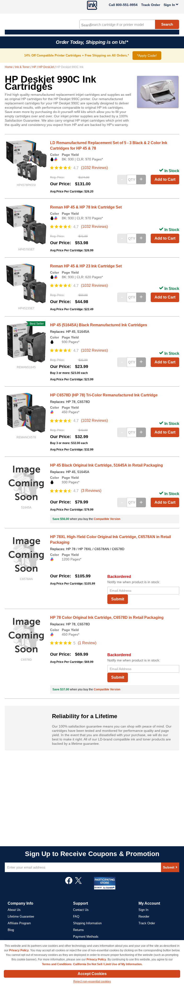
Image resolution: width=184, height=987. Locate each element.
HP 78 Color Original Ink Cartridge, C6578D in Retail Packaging (107, 617)
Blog (11, 930)
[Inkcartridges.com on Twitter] (78, 883)
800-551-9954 (127, 5)
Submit (117, 599)
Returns (78, 930)
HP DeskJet (47, 67)
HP (34, 67)
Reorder (143, 916)
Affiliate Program (19, 923)
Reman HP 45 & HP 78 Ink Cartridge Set (86, 207)
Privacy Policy (19, 950)
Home (9, 67)
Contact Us (81, 910)
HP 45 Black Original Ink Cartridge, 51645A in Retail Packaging (106, 465)
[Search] (86, 25)
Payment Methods (85, 936)
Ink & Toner (22, 67)
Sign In (143, 910)
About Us (14, 910)
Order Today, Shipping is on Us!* (92, 42)
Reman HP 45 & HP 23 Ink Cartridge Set (86, 266)
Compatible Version (107, 519)
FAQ (76, 916)
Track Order (150, 5)
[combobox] (129, 24)
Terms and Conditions (57, 964)
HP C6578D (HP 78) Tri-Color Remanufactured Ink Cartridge (104, 395)
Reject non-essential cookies (92, 981)
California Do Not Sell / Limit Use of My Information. (107, 964)
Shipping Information (87, 923)
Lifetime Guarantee (21, 916)
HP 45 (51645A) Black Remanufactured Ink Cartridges (98, 325)
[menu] (92, 32)
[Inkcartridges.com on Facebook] (68, 883)
